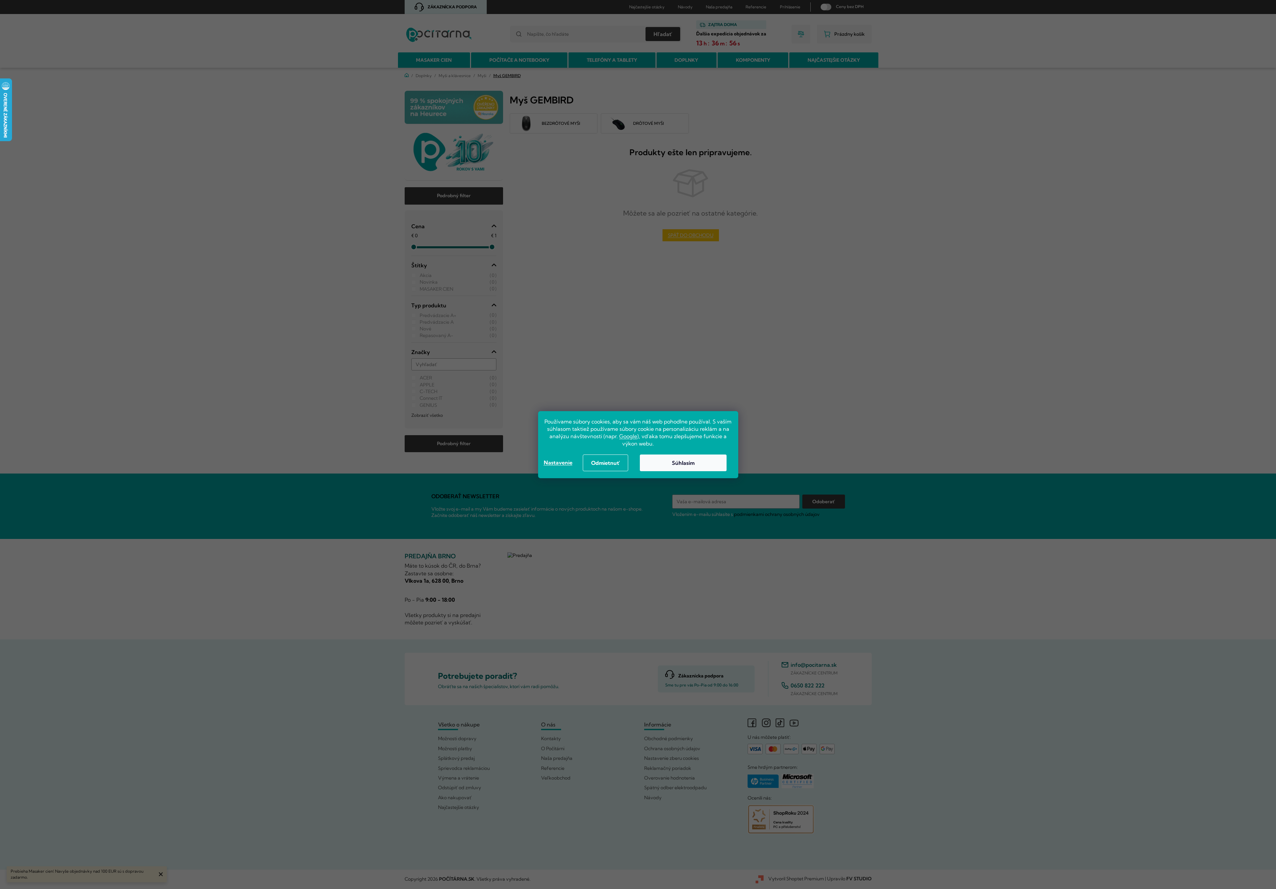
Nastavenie (558, 462)
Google (628, 436)
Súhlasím (683, 463)
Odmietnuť (605, 463)
